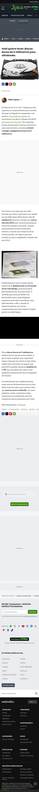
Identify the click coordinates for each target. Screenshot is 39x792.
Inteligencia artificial (9, 675)
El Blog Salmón (25, 753)
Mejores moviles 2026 (24, 596)
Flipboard (10, 84)
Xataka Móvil (6, 716)
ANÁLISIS (5, 15)
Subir (31, 702)
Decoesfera (6, 756)
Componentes (14, 409)
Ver (20, 504)
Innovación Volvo (23, 21)
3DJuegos (23, 713)
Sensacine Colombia (26, 775)
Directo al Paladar (8, 739)
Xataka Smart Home (8, 721)
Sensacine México (26, 772)
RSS (35, 625)
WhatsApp (10, 625)
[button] (15, 99)
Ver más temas (8, 685)
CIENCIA (29, 15)
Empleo (4, 679)
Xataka (19, 7)
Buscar (36, 693)
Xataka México (7, 769)
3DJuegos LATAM (25, 769)
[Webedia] (34, 1)
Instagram (27, 625)
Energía (5, 667)
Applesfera (5, 718)
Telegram (31, 625)
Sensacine (23, 726)
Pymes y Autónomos (26, 756)
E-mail (14, 84)
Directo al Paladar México (8, 778)
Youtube (23, 625)
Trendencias (6, 753)
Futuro (25, 409)
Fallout (28, 39)
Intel (32, 409)
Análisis (23, 659)
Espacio (5, 663)
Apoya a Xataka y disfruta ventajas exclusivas (19, 643)
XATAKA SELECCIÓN (17, 15)
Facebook (3, 84)
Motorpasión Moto (26, 742)
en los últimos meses (18, 116)
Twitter (6, 84)
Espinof (22, 729)
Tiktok (12, 629)
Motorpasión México (27, 778)
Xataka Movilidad (26, 667)
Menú (3, 9)
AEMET (6, 39)
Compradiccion (7, 758)
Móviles (22, 663)
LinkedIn (8, 629)
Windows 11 (24, 679)
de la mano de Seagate (11, 122)
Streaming (6, 659)
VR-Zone (22, 405)
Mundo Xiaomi (7, 724)
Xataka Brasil (6, 772)
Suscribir (32, 612)
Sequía (20, 39)
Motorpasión (24, 739)
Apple (4, 671)
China (13, 39)
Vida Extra (23, 716)
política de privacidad (30, 616)
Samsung (23, 671)
